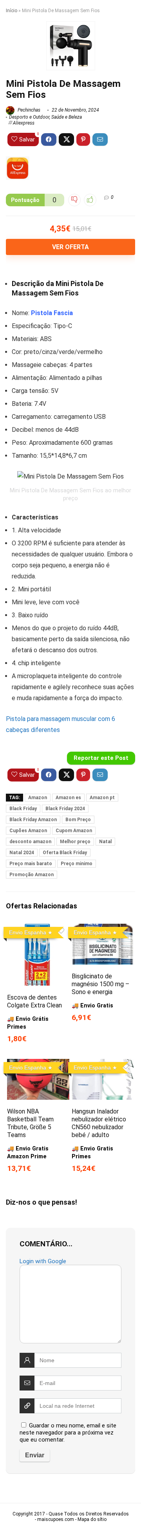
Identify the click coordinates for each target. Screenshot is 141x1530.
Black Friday (23, 808)
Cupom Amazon (74, 830)
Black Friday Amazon (33, 819)
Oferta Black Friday (65, 852)
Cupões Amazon (28, 830)
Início (11, 10)
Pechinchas (28, 110)
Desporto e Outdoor (29, 117)
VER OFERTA (70, 247)
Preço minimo (76, 863)
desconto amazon (30, 841)
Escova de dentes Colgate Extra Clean (34, 1001)
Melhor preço (75, 841)
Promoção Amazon (31, 874)
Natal (105, 841)
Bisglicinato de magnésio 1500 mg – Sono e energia (100, 984)
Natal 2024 (21, 852)
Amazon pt (102, 797)
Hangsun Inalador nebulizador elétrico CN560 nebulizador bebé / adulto (99, 1123)
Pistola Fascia (52, 313)
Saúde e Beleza (66, 117)
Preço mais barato (30, 863)
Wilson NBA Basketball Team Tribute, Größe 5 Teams (30, 1123)
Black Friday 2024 (65, 808)
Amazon (37, 797)
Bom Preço (78, 819)
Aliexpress (23, 123)
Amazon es (68, 797)
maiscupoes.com (55, 1519)
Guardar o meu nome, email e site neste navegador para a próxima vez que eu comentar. (68, 1432)
